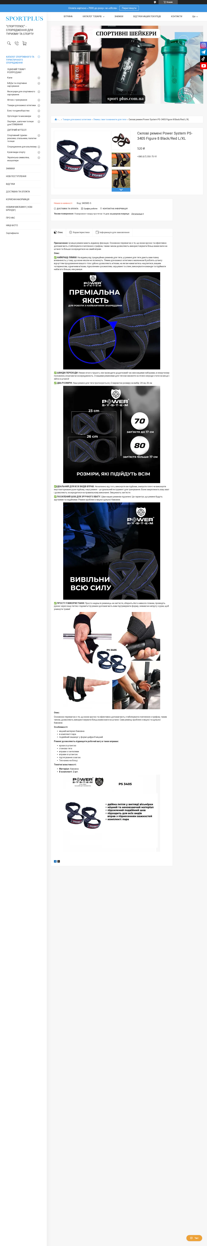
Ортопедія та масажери (19, 116)
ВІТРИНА (68, 16)
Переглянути (129, 8)
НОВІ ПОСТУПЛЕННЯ (16, 176)
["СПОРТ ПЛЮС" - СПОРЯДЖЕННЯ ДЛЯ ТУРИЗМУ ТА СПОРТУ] (23, 19)
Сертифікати (12, 233)
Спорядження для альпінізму (22, 146)
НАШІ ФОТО (12, 225)
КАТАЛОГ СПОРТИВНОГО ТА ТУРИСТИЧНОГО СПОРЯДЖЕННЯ (20, 60)
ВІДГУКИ (10, 184)
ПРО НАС (10, 218)
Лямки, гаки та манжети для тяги (109, 119)
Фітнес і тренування (17, 100)
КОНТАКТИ (176, 16)
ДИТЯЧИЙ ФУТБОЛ (16, 130)
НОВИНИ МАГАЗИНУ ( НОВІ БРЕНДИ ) (19, 208)
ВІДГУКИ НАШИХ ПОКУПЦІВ (147, 16)
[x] (58, 862)
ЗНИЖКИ (10, 168)
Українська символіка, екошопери (18, 159)
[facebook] (55, 862)
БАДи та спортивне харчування (17, 84)
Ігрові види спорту (16, 152)
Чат (197, 1238)
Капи (9, 77)
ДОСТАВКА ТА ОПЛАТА (18, 191)
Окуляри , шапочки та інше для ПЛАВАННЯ (20, 123)
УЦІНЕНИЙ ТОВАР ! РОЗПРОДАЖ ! (16, 71)
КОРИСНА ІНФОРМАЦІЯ (17, 199)
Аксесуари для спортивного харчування (21, 93)
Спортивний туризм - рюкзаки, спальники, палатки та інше (21, 138)
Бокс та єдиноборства (18, 110)
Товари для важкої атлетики (21, 105)
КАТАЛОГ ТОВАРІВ (92, 16)
